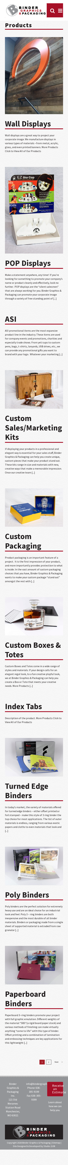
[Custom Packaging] (34, 507)
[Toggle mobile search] (52, 10)
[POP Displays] (34, 210)
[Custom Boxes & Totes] (34, 616)
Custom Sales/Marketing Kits (33, 427)
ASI (11, 319)
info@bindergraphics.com (40, 1083)
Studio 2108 (49, 1146)
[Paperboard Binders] (34, 965)
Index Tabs (23, 706)
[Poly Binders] (34, 866)
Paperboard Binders (25, 998)
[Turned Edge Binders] (34, 757)
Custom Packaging (23, 541)
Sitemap (56, 1142)
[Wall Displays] (34, 75)
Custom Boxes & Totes (33, 649)
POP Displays (28, 263)
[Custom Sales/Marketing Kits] (34, 389)
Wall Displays (28, 124)
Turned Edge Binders (26, 790)
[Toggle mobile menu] (60, 10)
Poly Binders (27, 895)
